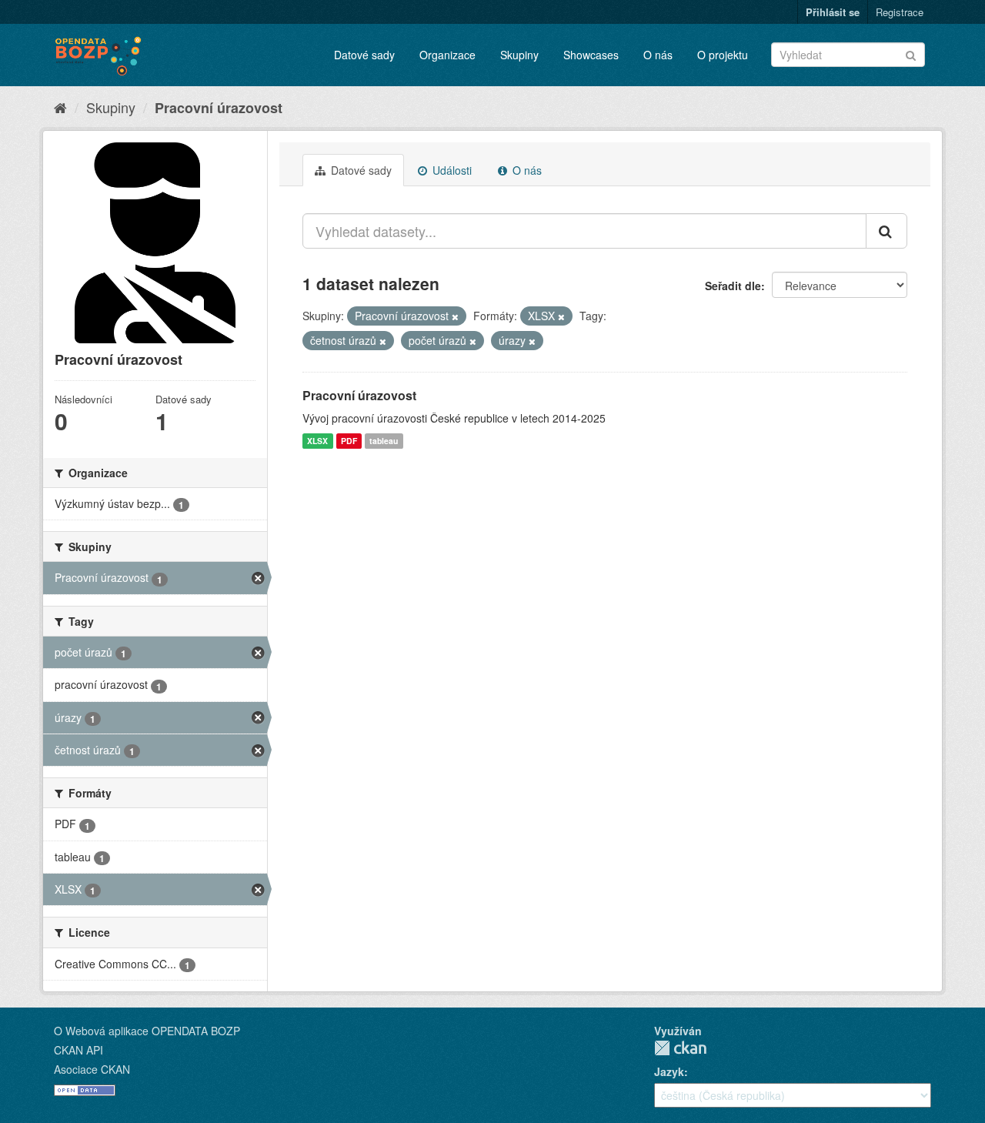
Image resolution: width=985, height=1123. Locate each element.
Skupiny (519, 54)
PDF (349, 440)
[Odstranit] (455, 316)
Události (450, 170)
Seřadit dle (733, 285)
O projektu (722, 54)
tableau (383, 440)
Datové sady (364, 54)
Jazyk (669, 1071)
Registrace (899, 12)
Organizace (447, 54)
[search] (886, 231)
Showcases (591, 54)
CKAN (680, 1048)
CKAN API (78, 1050)
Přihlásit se (833, 12)
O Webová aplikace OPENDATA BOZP (147, 1030)
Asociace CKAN (92, 1069)
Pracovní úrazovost (218, 108)
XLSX (317, 440)
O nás (658, 54)
